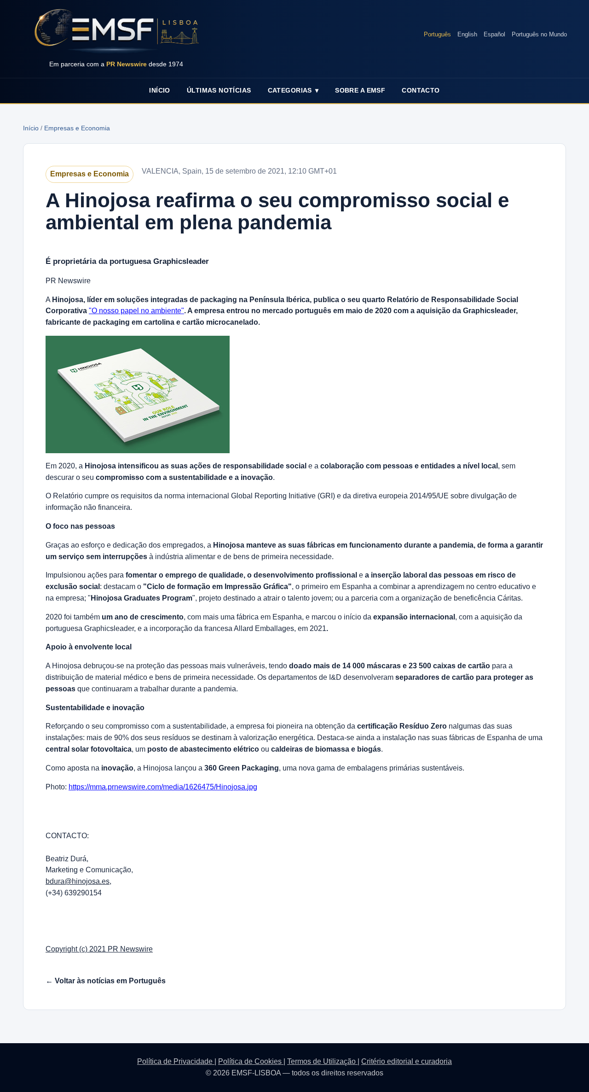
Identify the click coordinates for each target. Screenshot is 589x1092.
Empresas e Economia (77, 128)
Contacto (420, 90)
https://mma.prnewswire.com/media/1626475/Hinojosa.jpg (163, 787)
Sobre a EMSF (360, 90)
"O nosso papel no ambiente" (136, 311)
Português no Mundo (539, 34)
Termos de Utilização (322, 1061)
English (467, 34)
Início (159, 90)
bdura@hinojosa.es (78, 881)
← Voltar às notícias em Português (106, 981)
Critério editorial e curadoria (406, 1061)
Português (437, 34)
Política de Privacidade (175, 1061)
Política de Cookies (250, 1061)
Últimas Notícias (219, 90)
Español (494, 34)
